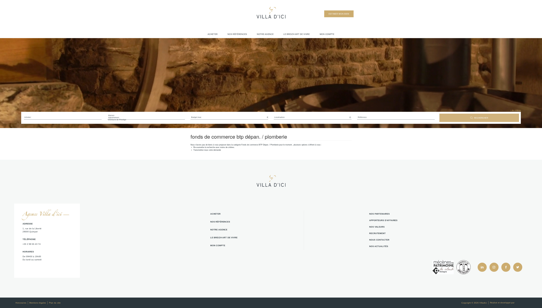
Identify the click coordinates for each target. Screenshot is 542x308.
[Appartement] (146, 118)
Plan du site (55, 303)
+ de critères (515, 110)
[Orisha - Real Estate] (520, 303)
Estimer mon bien (339, 14)
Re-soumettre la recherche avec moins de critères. (214, 147)
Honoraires (21, 303)
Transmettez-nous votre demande (207, 150)
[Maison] (146, 115)
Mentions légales (37, 303)
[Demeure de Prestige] (146, 120)
